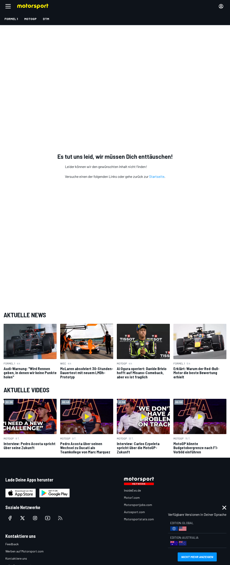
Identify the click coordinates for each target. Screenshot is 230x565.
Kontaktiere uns (16, 558)
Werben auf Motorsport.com (24, 551)
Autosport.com (134, 512)
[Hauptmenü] (8, 6)
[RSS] (60, 518)
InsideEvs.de (132, 490)
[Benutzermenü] (221, 6)
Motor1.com (132, 497)
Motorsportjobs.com (138, 505)
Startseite (156, 176)
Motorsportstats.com (139, 519)
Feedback (12, 544)
